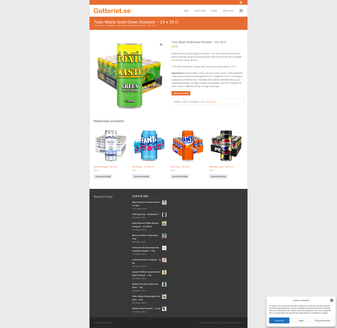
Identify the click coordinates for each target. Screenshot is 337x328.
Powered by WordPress (208, 323)
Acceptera (279, 320)
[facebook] (240, 3)
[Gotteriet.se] (110, 10)
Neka (301, 320)
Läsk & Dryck (200, 10)
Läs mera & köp (181, 93)
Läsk (202, 101)
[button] (331, 300)
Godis (186, 10)
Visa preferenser (322, 320)
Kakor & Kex (228, 10)
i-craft (226, 323)
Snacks (214, 10)
